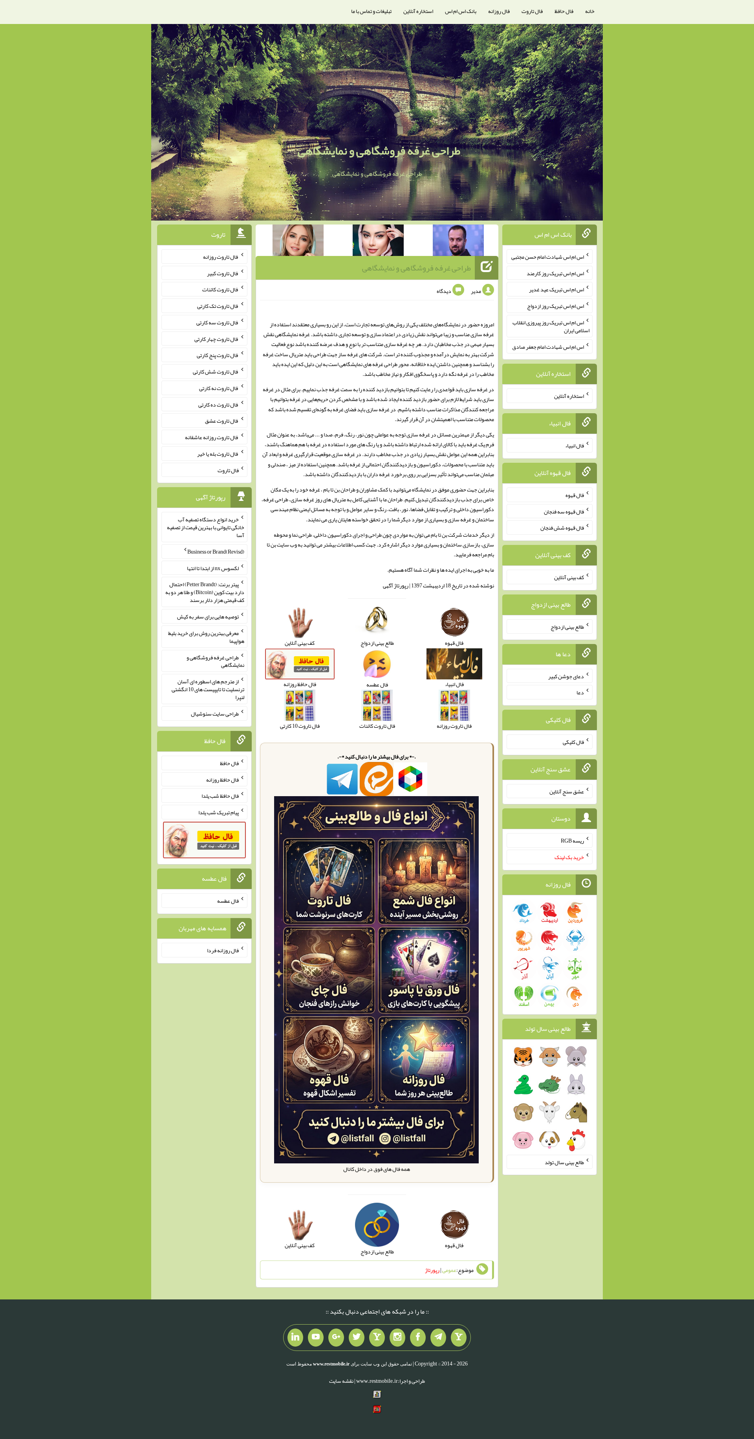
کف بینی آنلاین (569, 577)
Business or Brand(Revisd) (215, 551)
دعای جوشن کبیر (566, 675)
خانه (590, 11)
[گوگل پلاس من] (336, 1338)
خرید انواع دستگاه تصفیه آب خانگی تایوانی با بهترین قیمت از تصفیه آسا (205, 527)
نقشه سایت (341, 1380)
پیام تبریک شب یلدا (218, 812)
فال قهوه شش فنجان (562, 527)
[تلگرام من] (438, 1338)
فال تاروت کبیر (223, 272)
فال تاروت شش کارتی (216, 371)
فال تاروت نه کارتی (219, 388)
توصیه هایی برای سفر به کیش (208, 616)
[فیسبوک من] (418, 1338)
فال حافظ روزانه (222, 779)
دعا (580, 692)
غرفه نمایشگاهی (292, 334)
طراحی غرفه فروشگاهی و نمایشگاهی (379, 150)
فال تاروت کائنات (220, 289)
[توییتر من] (356, 1338)
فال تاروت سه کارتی (217, 322)
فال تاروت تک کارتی (218, 305)
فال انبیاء (574, 445)
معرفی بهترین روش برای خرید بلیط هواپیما (206, 636)
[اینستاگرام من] (397, 1338)
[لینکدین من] (295, 1338)
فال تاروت (532, 11)
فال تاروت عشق (222, 420)
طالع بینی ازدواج (567, 626)
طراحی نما (302, 534)
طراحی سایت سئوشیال (215, 713)
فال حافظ (564, 11)
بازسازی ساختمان (461, 544)
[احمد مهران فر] (458, 241)
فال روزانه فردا (223, 950)
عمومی (449, 1269)
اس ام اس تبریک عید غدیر (556, 289)
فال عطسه (228, 900)
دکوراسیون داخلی (333, 534)
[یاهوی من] (459, 1338)
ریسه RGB (572, 840)
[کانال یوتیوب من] (316, 1338)
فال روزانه (499, 11)
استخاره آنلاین (418, 11)
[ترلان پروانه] (378, 241)
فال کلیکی (573, 741)
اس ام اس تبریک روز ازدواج (555, 305)
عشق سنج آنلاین (566, 791)
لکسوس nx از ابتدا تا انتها (213, 567)
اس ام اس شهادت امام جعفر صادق (548, 346)
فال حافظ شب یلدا (220, 795)
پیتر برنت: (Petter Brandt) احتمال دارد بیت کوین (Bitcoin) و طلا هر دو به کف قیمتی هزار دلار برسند (204, 592)
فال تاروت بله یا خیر (218, 453)
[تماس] (377, 1338)
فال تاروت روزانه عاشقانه (212, 437)
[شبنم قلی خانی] (298, 241)
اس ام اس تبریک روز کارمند (555, 272)
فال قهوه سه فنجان (564, 511)
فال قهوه (575, 495)
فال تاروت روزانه (221, 256)
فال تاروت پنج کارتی (218, 355)
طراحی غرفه (275, 499)
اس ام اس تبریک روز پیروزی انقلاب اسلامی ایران (550, 326)
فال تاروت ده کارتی (218, 404)
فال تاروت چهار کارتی (216, 338)
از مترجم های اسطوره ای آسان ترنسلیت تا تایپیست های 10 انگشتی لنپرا (208, 689)
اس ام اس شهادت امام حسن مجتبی (547, 256)
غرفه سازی (482, 334)
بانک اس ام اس (460, 11)
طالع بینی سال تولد (564, 1161)
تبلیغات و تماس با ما (371, 11)
